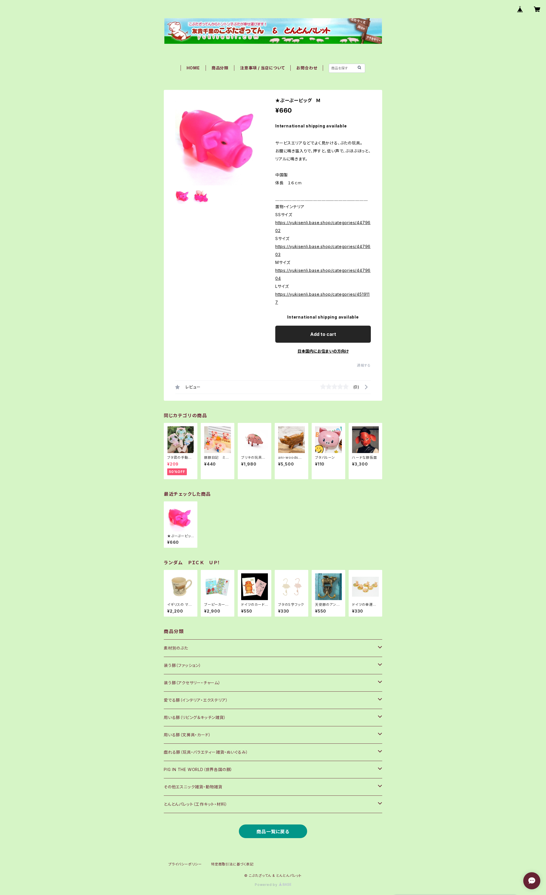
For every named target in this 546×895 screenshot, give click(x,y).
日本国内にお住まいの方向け (323, 351)
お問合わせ (306, 67)
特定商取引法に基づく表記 (232, 864)
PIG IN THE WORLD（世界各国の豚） (198, 769)
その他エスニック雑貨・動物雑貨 (193, 786)
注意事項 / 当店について (262, 67)
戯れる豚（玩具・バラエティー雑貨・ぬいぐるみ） (206, 752)
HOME (193, 67)
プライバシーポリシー (185, 864)
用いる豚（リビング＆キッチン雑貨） (195, 717)
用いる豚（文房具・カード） (187, 734)
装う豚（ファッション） (182, 665)
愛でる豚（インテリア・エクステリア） (196, 700)
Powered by (267, 884)
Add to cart (323, 334)
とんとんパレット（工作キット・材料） (195, 804)
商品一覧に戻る (273, 831)
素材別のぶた (176, 648)
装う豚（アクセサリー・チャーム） (192, 682)
